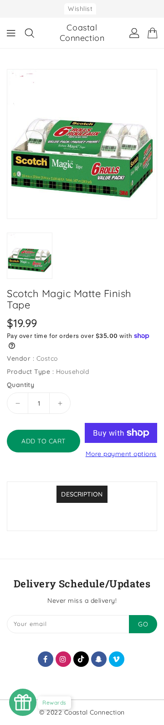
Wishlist (80, 9)
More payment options (121, 454)
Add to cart (43, 441)
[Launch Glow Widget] (22, 702)
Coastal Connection (82, 32)
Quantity (20, 385)
